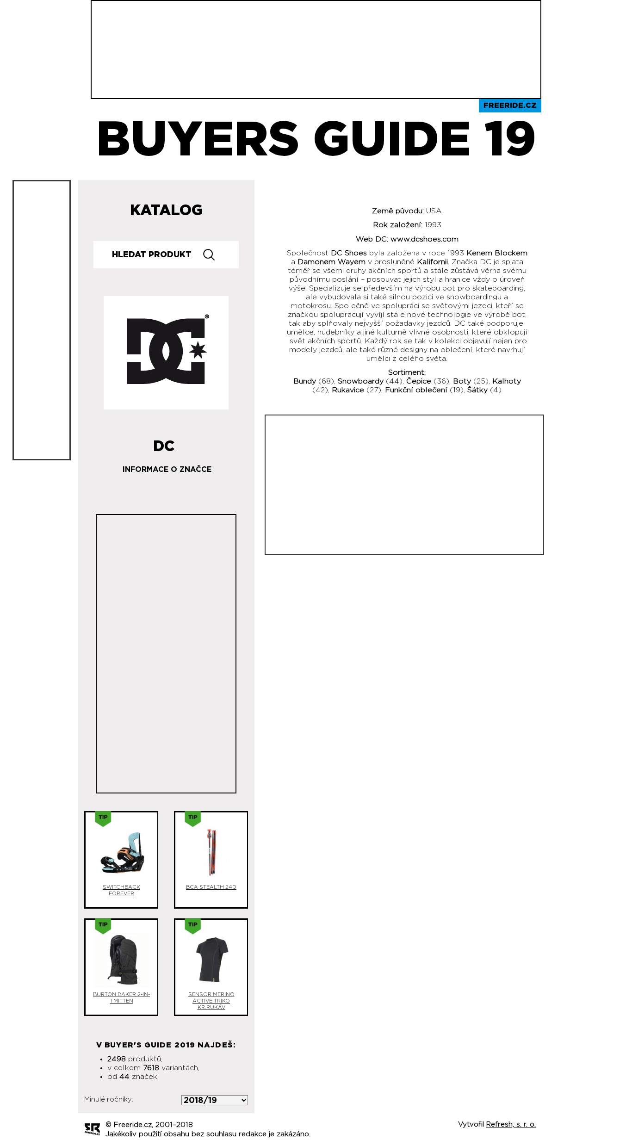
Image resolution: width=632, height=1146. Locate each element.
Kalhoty (506, 381)
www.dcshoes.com (424, 239)
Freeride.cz (510, 105)
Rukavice (348, 390)
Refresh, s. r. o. (511, 1124)
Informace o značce (167, 469)
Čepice (418, 381)
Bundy (304, 381)
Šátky (477, 390)
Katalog (166, 210)
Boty (462, 381)
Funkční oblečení (416, 390)
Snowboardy (361, 381)
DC (164, 442)
